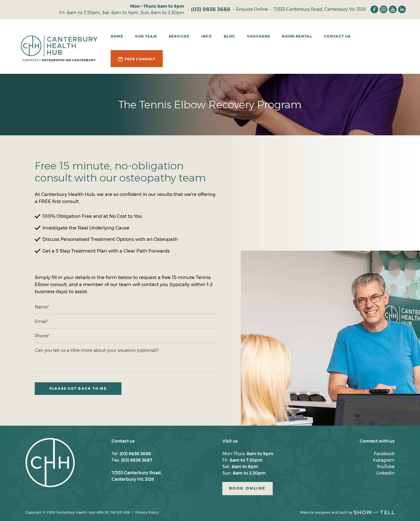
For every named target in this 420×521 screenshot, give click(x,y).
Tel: (131, 453)
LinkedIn (385, 473)
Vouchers (258, 36)
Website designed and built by (326, 512)
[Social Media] (374, 9)
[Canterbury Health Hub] (59, 57)
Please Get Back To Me (78, 388)
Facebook (384, 453)
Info (206, 36)
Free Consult (140, 59)
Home (117, 36)
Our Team (146, 36)
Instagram (383, 460)
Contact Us (337, 36)
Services (179, 36)
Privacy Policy (147, 512)
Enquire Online (252, 9)
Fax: (132, 460)
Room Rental (297, 36)
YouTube (385, 466)
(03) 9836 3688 (210, 9)
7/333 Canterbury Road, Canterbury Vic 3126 (320, 9)
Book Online (247, 488)
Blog (229, 36)
